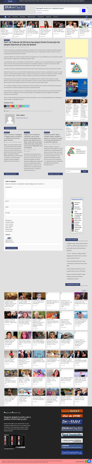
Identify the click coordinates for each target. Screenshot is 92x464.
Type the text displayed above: (9, 241)
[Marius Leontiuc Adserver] (72, 440)
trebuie (49, 111)
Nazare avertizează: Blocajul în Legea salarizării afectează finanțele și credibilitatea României (76, 277)
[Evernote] (15, 106)
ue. (52, 111)
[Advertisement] (76, 48)
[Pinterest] (13, 106)
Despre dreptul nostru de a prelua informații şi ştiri (17, 418)
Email (7, 207)
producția (42, 111)
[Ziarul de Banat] (72, 411)
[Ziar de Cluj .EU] (72, 421)
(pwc (10, 111)
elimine (34, 111)
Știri (9, 16)
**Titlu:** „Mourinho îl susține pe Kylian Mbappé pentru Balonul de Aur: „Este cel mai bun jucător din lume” (45, 1)
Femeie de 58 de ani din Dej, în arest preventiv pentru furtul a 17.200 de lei (76, 270)
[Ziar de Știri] (72, 415)
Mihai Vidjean (17, 47)
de (18, 111)
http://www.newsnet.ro (22, 118)
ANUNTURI (48, 16)
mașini (37, 111)
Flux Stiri (15, 16)
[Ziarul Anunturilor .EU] (72, 452)
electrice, (29, 111)
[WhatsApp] (23, 106)
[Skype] (26, 106)
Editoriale (22, 16)
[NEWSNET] (72, 446)
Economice (41, 16)
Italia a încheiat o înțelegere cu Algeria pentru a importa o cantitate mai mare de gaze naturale (13, 137)
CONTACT (55, 16)
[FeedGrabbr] (77, 232)
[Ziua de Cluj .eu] (72, 428)
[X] (5, 106)
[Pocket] (18, 106)
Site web (7, 213)
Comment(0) (26, 47)
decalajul (21, 111)
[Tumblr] (8, 106)
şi (46, 111)
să (45, 111)
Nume (7, 201)
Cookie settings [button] (80, 461)
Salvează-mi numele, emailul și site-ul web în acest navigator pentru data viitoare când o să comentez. (9, 226)
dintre (25, 111)
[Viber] (20, 106)
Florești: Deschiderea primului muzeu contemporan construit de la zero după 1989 (77, 264)
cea (16, 111)
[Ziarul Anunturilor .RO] (72, 434)
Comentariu (8, 187)
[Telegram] (28, 106)
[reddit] (10, 106)
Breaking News (31, 16)
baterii (13, 111)
